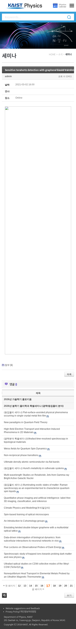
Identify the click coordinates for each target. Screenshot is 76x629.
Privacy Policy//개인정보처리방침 (21, 611)
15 (36, 585)
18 (54, 585)
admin (8, 76)
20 (65, 585)
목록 (69, 374)
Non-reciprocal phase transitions (21, 455)
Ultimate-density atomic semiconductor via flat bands (31, 462)
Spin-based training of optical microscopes (26, 514)
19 (60, 585)
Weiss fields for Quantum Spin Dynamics (25, 448)
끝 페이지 (37, 589)
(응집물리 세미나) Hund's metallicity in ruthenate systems (34, 468)
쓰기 (69, 595)
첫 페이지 (10, 585)
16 (42, 585)
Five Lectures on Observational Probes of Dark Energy (32, 547)
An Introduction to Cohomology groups (24, 521)
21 (71, 585)
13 (25, 585)
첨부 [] (9, 365)
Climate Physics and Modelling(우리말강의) (27, 507)
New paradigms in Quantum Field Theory (25, 422)
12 (19, 585)
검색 (4, 595)
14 (30, 585)
